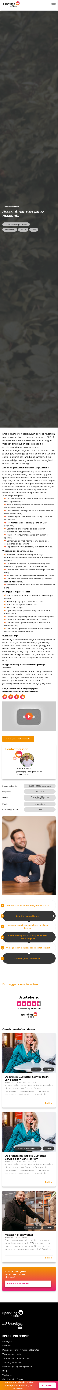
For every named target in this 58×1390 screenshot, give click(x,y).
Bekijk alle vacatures (18, 1284)
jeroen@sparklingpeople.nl (29, 771)
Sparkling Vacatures (11, 1362)
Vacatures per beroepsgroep (15, 1358)
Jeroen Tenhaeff (23, 768)
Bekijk (48, 1103)
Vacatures (6, 1345)
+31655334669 (22, 774)
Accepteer (47, 1385)
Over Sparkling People (12, 1379)
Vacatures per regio (11, 1354)
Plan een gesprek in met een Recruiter (20, 1350)
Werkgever (7, 1375)
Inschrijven (7, 1341)
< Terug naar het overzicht (18, 739)
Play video (29, 716)
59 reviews (36, 1008)
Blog (4, 1371)
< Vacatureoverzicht (10, 207)
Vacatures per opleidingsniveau (17, 1366)
